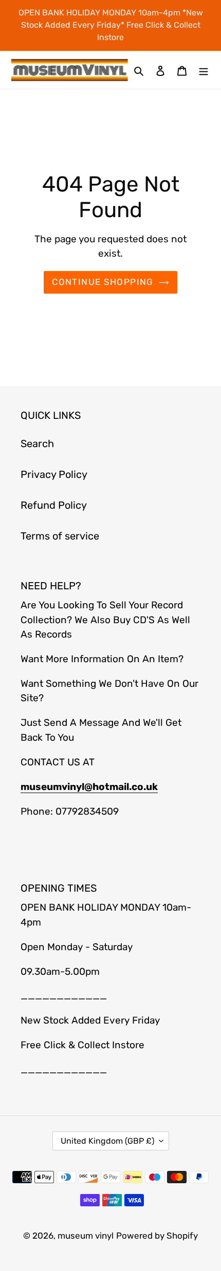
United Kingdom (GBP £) (107, 1141)
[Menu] (203, 70)
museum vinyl (86, 1235)
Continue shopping (102, 282)
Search (37, 443)
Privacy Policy (54, 474)
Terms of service (60, 536)
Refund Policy (54, 505)
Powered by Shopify (157, 1235)
